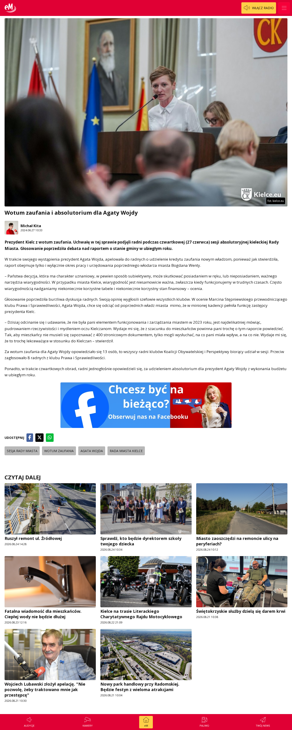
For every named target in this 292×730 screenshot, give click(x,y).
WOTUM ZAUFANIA (59, 451)
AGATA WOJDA (92, 451)
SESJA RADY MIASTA (22, 451)
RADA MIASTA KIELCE (126, 451)
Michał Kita (31, 225)
